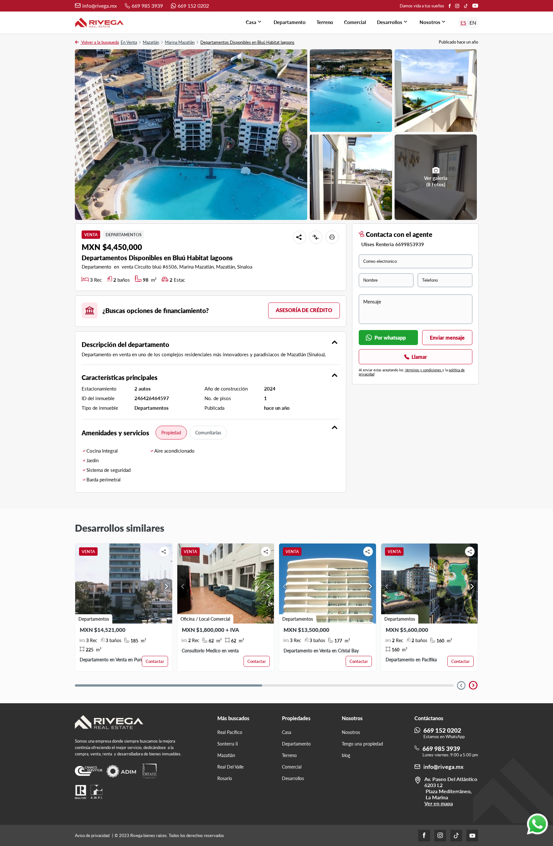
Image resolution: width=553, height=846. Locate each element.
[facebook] (450, 6)
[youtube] (475, 5)
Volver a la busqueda (99, 42)
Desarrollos (393, 22)
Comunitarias (208, 432)
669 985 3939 (147, 6)
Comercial (355, 22)
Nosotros (433, 22)
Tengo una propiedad (362, 743)
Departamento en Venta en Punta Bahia (119, 659)
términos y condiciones (423, 370)
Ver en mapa (438, 803)
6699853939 (409, 244)
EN (472, 23)
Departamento (290, 22)
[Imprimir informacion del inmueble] (332, 237)
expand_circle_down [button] (461, 685)
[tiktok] (466, 5)
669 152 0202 (193, 6)
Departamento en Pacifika (411, 659)
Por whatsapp (390, 337)
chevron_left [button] (81, 586)
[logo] (99, 23)
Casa (254, 22)
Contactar (155, 661)
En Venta (129, 42)
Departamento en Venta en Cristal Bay (321, 650)
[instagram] (457, 5)
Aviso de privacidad (92, 835)
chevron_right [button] (167, 586)
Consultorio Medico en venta (210, 650)
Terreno (325, 22)
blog (346, 755)
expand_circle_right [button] (473, 685)
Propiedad (171, 432)
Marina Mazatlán (180, 42)
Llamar (419, 357)
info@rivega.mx (99, 6)
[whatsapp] (537, 824)
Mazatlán (151, 42)
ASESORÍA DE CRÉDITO (304, 310)
